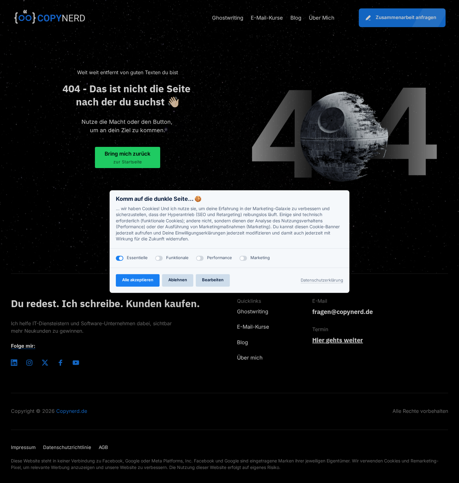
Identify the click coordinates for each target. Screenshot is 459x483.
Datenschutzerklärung (322, 281)
